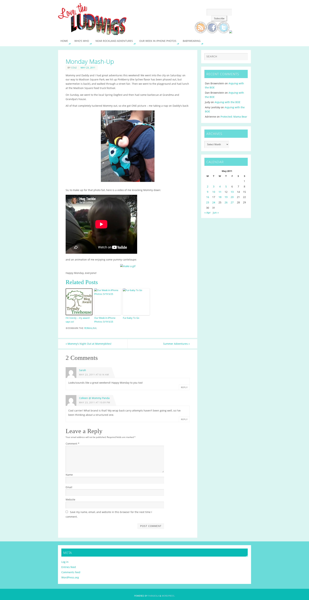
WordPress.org (70, 577)
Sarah (82, 370)
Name (69, 474)
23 (207, 202)
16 (207, 197)
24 (213, 202)
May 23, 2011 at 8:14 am (94, 374)
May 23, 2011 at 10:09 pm (94, 402)
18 (220, 197)
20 (232, 197)
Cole (74, 67)
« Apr (207, 212)
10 (213, 192)
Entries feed (68, 567)
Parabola (153, 595)
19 (226, 197)
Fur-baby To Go (131, 317)
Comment (72, 443)
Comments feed (70, 572)
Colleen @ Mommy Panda (94, 398)
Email (69, 487)
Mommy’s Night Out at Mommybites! (88, 343)
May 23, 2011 (88, 67)
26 (226, 202)
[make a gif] (127, 266)
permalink (90, 328)
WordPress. (168, 595)
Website (70, 499)
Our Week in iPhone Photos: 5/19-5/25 (104, 319)
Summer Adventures (176, 343)
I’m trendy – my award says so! (77, 319)
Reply (184, 387)
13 (232, 192)
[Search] (243, 57)
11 (220, 192)
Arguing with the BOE (227, 102)
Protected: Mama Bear (233, 116)
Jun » (216, 212)
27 (232, 202)
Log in (64, 562)
